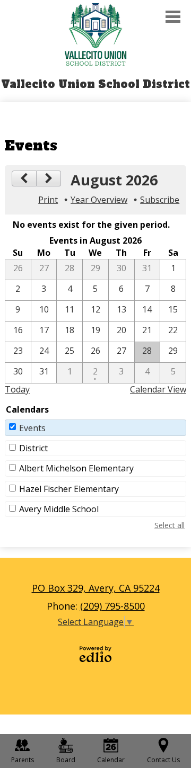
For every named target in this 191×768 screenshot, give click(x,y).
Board (65, 759)
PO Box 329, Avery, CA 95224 (96, 588)
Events (32, 428)
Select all (169, 525)
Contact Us (163, 759)
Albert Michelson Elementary (76, 468)
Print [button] (48, 200)
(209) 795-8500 (112, 606)
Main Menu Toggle (173, 17)
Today (17, 389)
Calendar (111, 759)
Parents (22, 759)
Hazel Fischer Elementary (69, 489)
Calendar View (158, 389)
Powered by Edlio (95, 654)
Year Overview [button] (99, 200)
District (33, 448)
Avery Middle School (59, 509)
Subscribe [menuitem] (159, 200)
